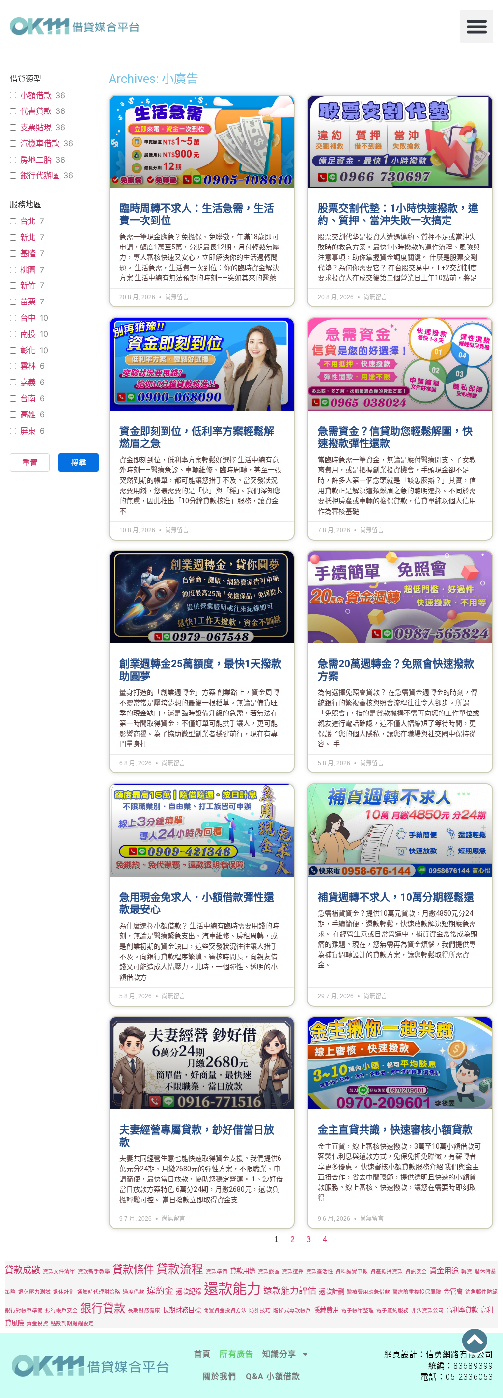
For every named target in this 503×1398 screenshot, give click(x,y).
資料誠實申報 (351, 1271)
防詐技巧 (260, 1310)
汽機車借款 (39, 143)
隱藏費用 (326, 1310)
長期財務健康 (144, 1310)
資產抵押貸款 (386, 1271)
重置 (30, 462)
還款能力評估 (289, 1290)
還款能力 (232, 1288)
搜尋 (78, 462)
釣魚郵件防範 (481, 1292)
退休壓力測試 (34, 1292)
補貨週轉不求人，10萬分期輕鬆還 (396, 897)
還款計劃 (331, 1291)
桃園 (28, 269)
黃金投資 (37, 1323)
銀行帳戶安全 (61, 1310)
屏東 (28, 431)
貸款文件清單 (59, 1271)
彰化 (28, 350)
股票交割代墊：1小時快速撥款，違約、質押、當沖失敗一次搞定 (398, 214)
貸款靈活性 (319, 1271)
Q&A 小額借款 (273, 1376)
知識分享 (279, 1354)
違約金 (160, 1290)
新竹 (28, 285)
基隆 (28, 253)
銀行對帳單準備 (24, 1310)
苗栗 (28, 301)
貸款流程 (179, 1269)
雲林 (28, 366)
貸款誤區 (268, 1271)
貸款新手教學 (94, 1271)
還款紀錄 (188, 1291)
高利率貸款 (462, 1310)
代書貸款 (36, 111)
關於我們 (220, 1376)
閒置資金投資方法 (225, 1310)
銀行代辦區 (39, 175)
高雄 (28, 414)
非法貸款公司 (427, 1310)
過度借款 (133, 1292)
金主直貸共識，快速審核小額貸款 (395, 1130)
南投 (28, 334)
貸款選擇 (293, 1271)
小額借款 (36, 95)
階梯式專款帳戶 (292, 1310)
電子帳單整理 (357, 1310)
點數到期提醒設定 (72, 1323)
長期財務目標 (182, 1310)
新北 (28, 237)
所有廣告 (236, 1354)
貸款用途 (242, 1271)
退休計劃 (64, 1292)
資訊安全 (416, 1271)
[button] (477, 26)
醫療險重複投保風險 (416, 1292)
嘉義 (28, 382)
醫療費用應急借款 (368, 1292)
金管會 (453, 1291)
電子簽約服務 (392, 1310)
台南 (28, 398)
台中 (28, 318)
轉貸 (466, 1271)
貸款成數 (22, 1269)
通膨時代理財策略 (98, 1292)
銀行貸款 (102, 1308)
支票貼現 (36, 127)
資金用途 (444, 1270)
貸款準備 (216, 1271)
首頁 (202, 1354)
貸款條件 (133, 1269)
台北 (28, 221)
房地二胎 (36, 159)
